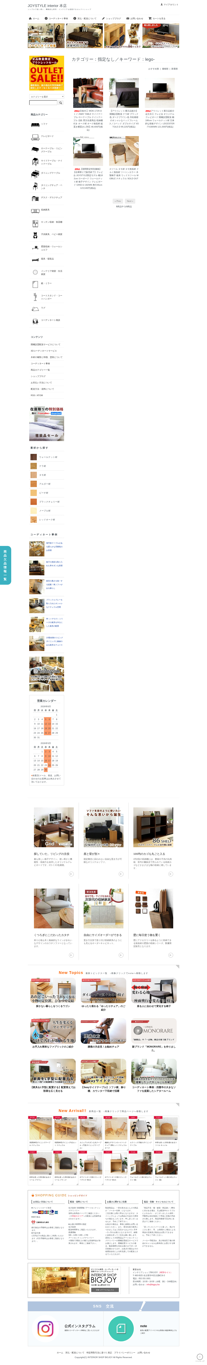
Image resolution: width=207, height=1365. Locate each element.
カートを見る (159, 18)
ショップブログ (113, 18)
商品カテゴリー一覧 (40, 370)
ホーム (36, 18)
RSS (33, 395)
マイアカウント (171, 4)
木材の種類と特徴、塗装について (47, 357)
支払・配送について (87, 18)
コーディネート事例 (58, 18)
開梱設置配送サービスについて (45, 344)
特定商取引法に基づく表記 (99, 1352)
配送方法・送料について (42, 389)
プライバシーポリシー (124, 1352)
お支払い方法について (41, 382)
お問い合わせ (136, 18)
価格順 (165, 69)
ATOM (40, 395)
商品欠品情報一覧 (5, 565)
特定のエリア (77, 1216)
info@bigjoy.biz (153, 1284)
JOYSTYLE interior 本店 (47, 6)
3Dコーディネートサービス (44, 351)
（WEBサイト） (165, 1272)
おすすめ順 (153, 69)
